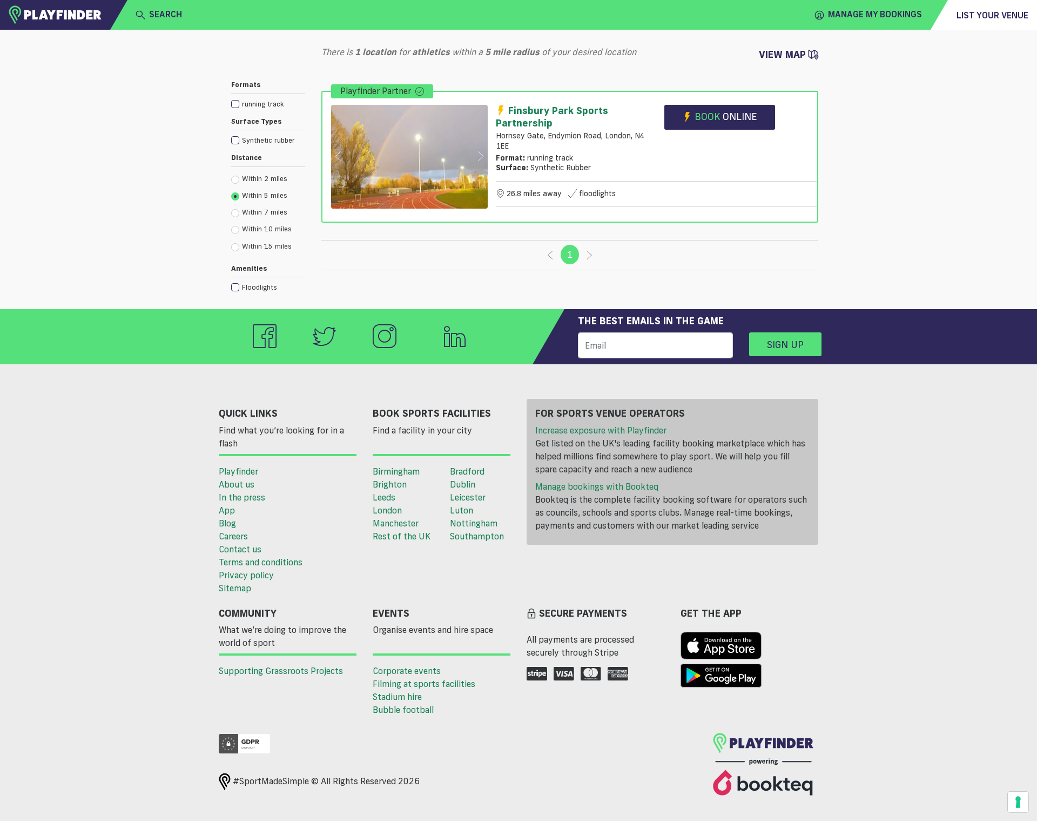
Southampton (477, 536)
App (227, 510)
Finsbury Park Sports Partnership (552, 116)
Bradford (467, 471)
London (387, 510)
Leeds (384, 497)
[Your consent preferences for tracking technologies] (1018, 802)
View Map (784, 54)
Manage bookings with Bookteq (596, 486)
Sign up (785, 344)
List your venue (992, 15)
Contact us (240, 549)
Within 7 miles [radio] (264, 212)
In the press (242, 497)
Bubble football (403, 709)
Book (726, 116)
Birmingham (396, 471)
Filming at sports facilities (424, 683)
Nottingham (473, 523)
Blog (227, 523)
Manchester (396, 523)
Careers (233, 536)
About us (236, 484)
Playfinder (238, 471)
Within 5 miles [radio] (264, 195)
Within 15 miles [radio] (267, 246)
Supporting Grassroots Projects (281, 670)
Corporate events (407, 670)
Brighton (390, 484)
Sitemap (235, 588)
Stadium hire (397, 696)
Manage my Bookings (875, 14)
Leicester (468, 497)
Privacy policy (246, 575)
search (165, 14)
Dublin (462, 484)
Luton (461, 510)
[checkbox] (268, 103)
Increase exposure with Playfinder (600, 430)
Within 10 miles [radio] (267, 228)
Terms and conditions (260, 562)
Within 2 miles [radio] (264, 178)
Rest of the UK (401, 536)
